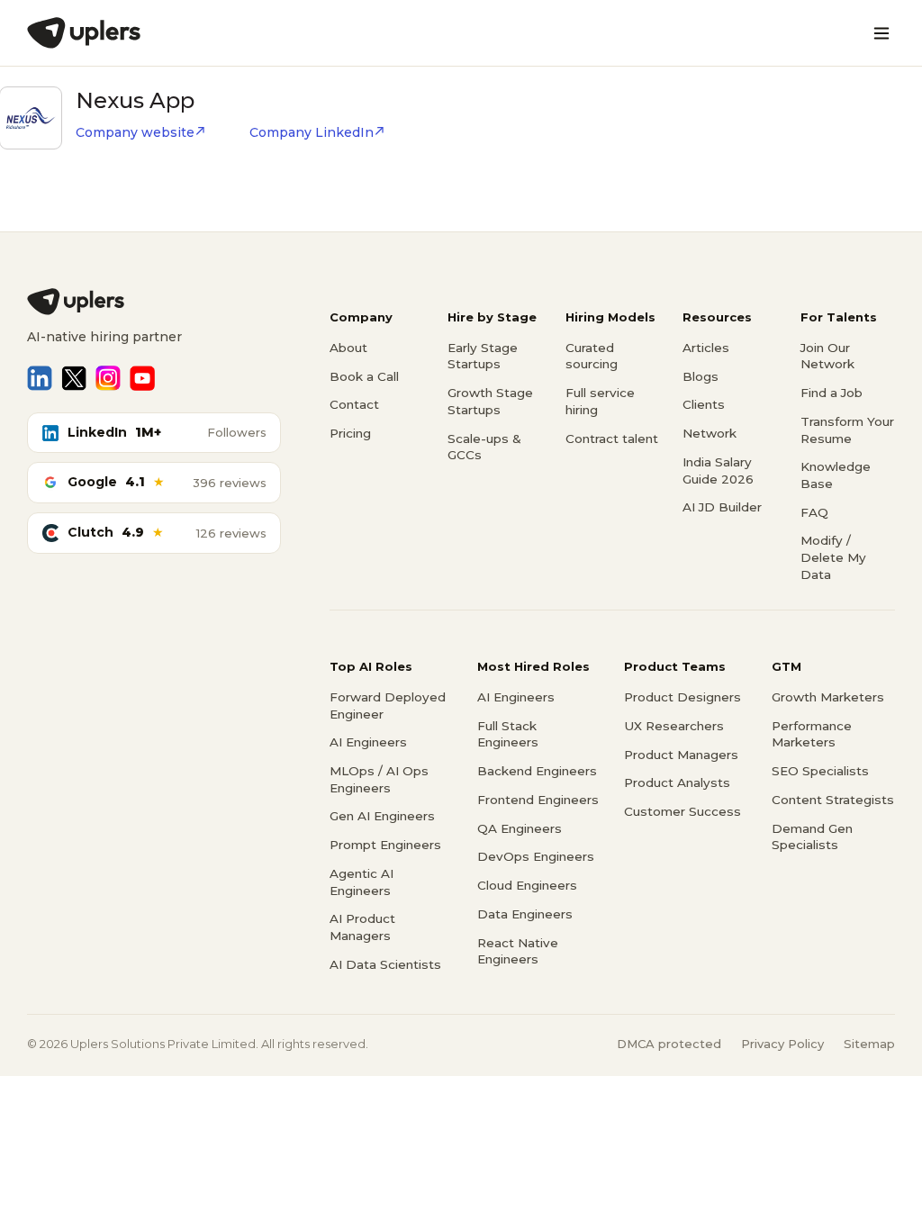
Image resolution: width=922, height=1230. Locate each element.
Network (709, 433)
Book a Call (364, 376)
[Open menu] (881, 33)
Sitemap (869, 1043)
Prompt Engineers (385, 844)
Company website (135, 132)
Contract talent (611, 438)
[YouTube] (142, 378)
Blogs (700, 376)
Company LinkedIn (311, 132)
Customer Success (682, 811)
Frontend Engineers (538, 799)
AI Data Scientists (385, 964)
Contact (354, 404)
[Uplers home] (154, 301)
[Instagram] (108, 378)
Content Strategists (833, 799)
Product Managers (681, 754)
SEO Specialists (820, 771)
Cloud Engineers (527, 885)
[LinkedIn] (39, 378)
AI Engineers (368, 742)
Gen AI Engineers (382, 816)
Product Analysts (677, 782)
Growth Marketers (828, 697)
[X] (73, 378)
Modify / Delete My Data (833, 557)
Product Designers (682, 697)
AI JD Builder (722, 507)
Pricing (350, 433)
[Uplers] (83, 33)
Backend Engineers (537, 771)
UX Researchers (674, 726)
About (348, 347)
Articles (705, 347)
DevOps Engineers (535, 856)
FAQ (814, 512)
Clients (703, 404)
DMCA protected (669, 1043)
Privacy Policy (782, 1043)
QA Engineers (519, 828)
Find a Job (831, 392)
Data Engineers (525, 914)
